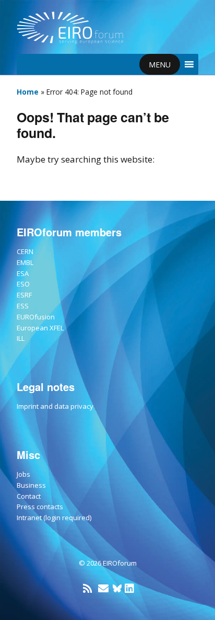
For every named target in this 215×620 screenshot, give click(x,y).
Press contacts (40, 506)
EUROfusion (36, 317)
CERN (25, 251)
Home (28, 92)
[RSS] (87, 588)
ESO (23, 284)
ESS (23, 306)
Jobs (23, 474)
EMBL (25, 262)
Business (31, 485)
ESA (23, 273)
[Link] (117, 588)
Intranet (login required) (54, 517)
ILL (21, 338)
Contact (29, 496)
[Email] (103, 588)
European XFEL (40, 327)
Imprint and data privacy (55, 406)
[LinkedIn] (129, 588)
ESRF (24, 295)
